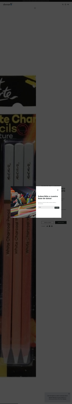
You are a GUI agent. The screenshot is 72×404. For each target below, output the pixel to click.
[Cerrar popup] (58, 190)
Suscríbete (57, 207)
